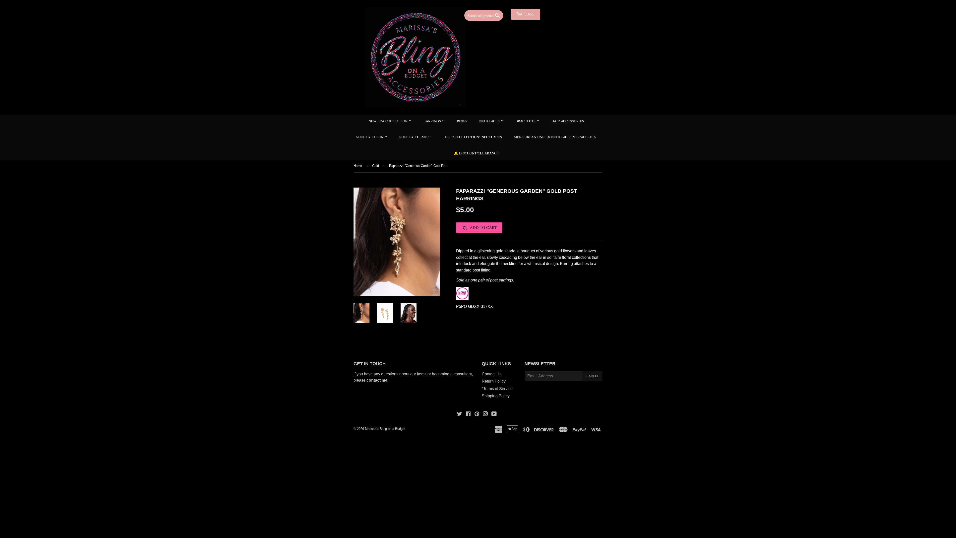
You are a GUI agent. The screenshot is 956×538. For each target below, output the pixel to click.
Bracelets (526, 121)
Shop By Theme (413, 136)
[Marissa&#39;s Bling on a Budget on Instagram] (485, 414)
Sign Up (592, 376)
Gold (375, 166)
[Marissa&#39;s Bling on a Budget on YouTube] (494, 414)
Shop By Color (370, 136)
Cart (529, 13)
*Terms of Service (497, 389)
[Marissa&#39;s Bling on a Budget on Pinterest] (476, 414)
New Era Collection (388, 121)
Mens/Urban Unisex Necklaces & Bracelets (555, 136)
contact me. (377, 380)
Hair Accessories (567, 121)
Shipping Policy (496, 396)
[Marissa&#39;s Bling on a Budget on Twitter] (459, 414)
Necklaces (490, 121)
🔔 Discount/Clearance (476, 153)
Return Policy (494, 381)
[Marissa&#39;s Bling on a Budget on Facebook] (468, 414)
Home (358, 166)
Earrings (432, 121)
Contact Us (491, 374)
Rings (462, 121)
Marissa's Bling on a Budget (385, 429)
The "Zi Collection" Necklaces (472, 136)
